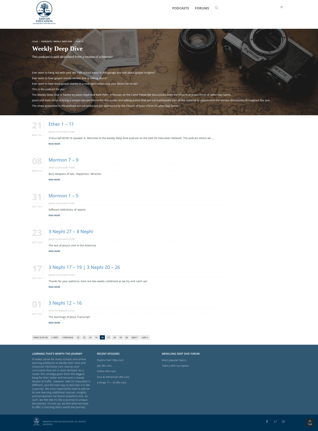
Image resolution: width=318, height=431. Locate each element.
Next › (135, 337)
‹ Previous (67, 337)
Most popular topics (174, 360)
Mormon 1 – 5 (63, 195)
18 (114, 337)
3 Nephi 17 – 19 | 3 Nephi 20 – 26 (84, 267)
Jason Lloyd (55, 131)
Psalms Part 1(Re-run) (110, 360)
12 (78, 337)
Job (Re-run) (104, 365)
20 (127, 337)
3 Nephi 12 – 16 (65, 303)
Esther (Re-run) (106, 371)
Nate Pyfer (69, 131)
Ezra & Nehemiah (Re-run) (113, 377)
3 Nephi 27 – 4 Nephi (71, 231)
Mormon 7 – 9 (63, 160)
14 (90, 337)
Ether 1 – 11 (61, 124)
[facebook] (267, 421)
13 (84, 337)
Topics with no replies (175, 365)
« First (54, 337)
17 (108, 337)
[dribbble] (283, 421)
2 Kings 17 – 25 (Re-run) (111, 382)
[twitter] (275, 421)
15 (96, 337)
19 (120, 337)
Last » (145, 337)
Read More (54, 143)
